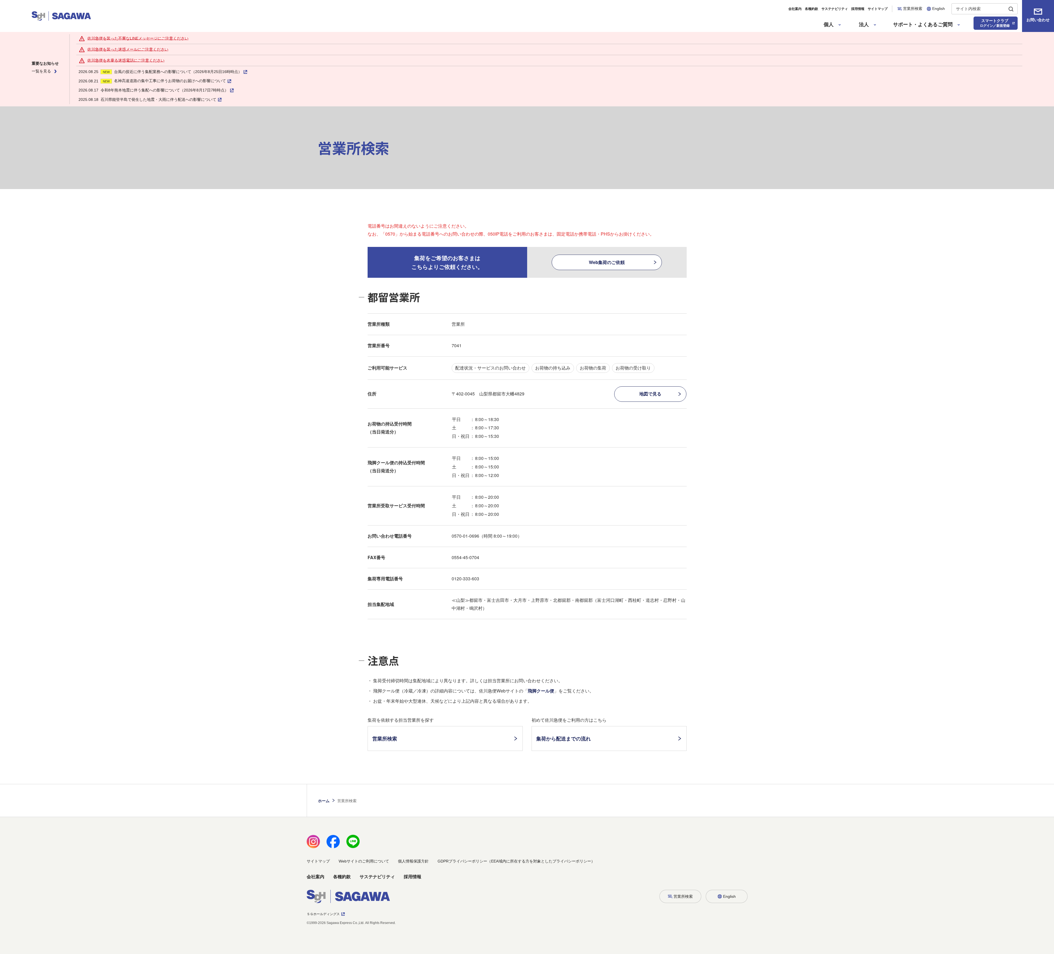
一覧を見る (41, 71)
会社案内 (795, 9)
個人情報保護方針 (413, 861)
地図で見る (650, 393)
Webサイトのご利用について (364, 861)
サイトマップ (878, 9)
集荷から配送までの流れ (563, 738)
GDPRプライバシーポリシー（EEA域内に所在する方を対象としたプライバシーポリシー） (516, 861)
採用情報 (857, 9)
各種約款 (811, 9)
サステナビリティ (834, 9)
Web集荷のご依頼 (607, 262)
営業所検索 (384, 738)
